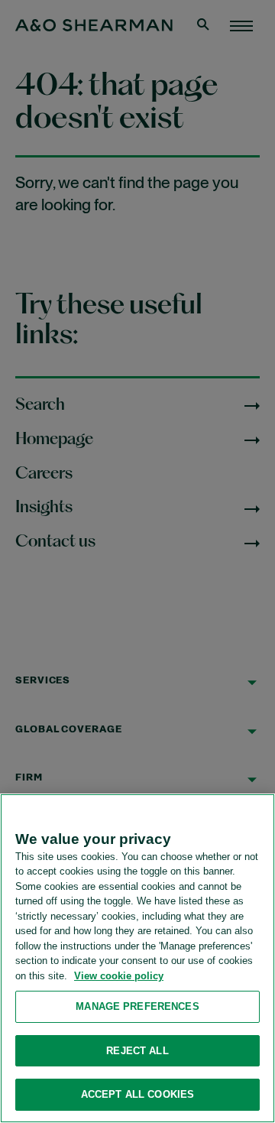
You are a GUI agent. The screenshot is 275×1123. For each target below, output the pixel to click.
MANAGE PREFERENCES (137, 1006)
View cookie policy (118, 976)
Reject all (137, 1050)
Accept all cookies (137, 1094)
